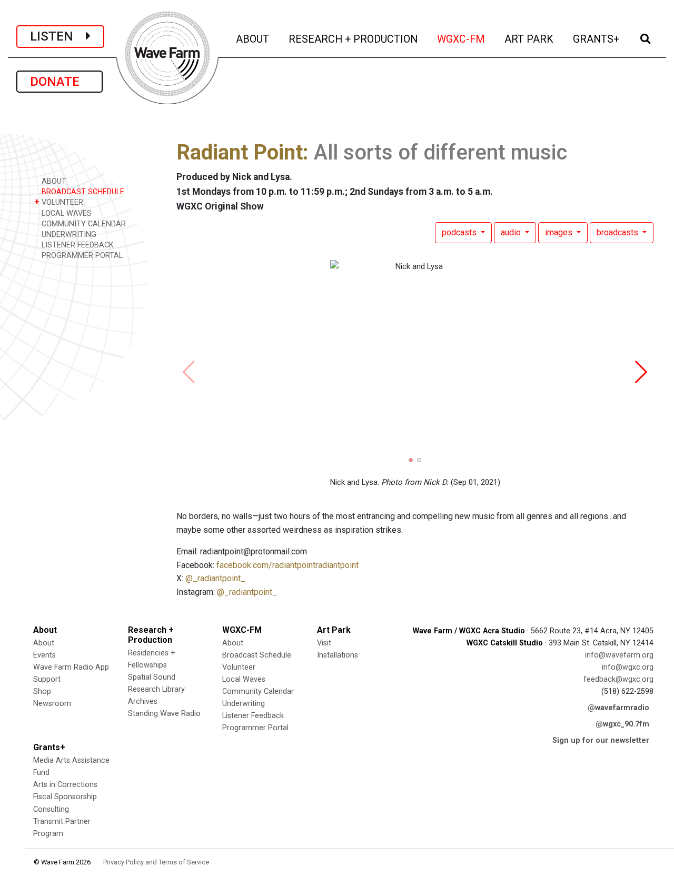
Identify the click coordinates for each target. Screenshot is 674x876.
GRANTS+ (596, 39)
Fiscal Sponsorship (65, 796)
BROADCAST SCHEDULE (81, 191)
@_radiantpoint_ (215, 578)
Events (44, 655)
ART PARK (530, 39)
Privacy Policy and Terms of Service (156, 862)
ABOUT (253, 39)
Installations (337, 655)
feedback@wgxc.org (618, 679)
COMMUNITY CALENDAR (82, 224)
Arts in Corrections (65, 784)
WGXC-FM (461, 39)
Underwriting (243, 703)
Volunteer (238, 667)
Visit (324, 643)
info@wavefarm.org (619, 655)
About (43, 643)
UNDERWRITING (67, 234)
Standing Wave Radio (164, 713)
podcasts (460, 232)
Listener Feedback (253, 715)
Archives (142, 701)
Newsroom (52, 703)
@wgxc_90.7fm (622, 724)
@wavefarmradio (618, 707)
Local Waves (243, 679)
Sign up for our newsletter (600, 740)
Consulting (51, 809)
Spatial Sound (151, 677)
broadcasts (618, 232)
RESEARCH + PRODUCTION (354, 39)
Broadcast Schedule (256, 655)
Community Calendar (258, 691)
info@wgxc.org (627, 667)
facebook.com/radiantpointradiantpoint (287, 565)
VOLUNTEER (58, 202)
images (559, 232)
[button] (411, 460)
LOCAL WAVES (65, 213)
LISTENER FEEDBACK (76, 245)
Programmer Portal (255, 727)
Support (47, 679)
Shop (42, 691)
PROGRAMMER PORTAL (81, 255)
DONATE (59, 81)
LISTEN (58, 36)
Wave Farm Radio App (71, 667)
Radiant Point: (242, 152)
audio (512, 232)
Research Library (156, 689)
